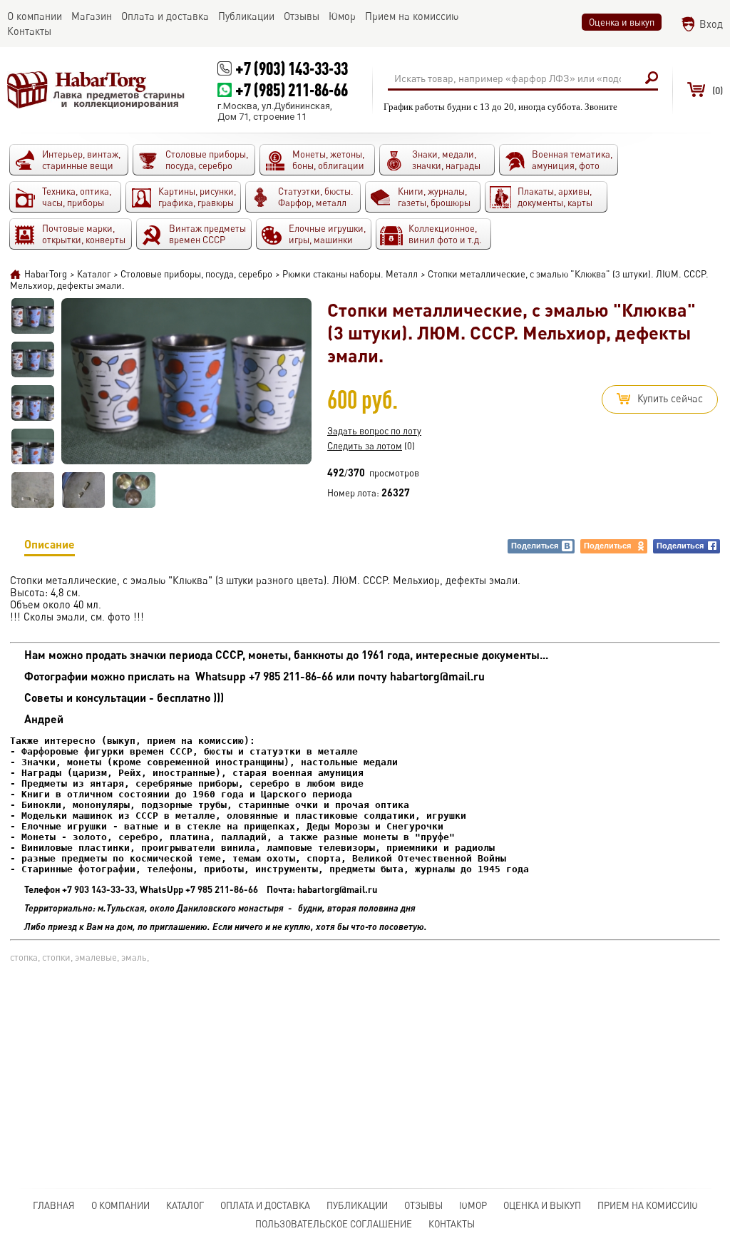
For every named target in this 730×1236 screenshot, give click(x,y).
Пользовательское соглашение (333, 1224)
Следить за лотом (364, 445)
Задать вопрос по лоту (374, 430)
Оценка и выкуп (621, 22)
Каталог (185, 1205)
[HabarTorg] (96, 89)
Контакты (451, 1224)
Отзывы (423, 1205)
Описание (49, 544)
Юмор (473, 1205)
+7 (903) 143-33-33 (291, 68)
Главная (54, 1205)
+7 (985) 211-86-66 (291, 89)
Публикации (357, 1205)
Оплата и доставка (265, 1205)
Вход (711, 24)
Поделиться (534, 545)
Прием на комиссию (647, 1205)
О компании (120, 1205)
